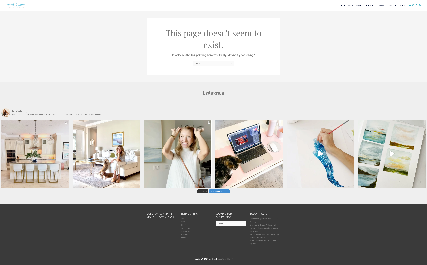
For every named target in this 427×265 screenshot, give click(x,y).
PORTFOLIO (368, 6)
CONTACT (392, 6)
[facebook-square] (413, 5)
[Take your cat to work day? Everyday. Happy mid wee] (249, 154)
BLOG (350, 6)
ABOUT (402, 6)
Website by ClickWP (225, 259)
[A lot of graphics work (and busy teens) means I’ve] (321, 154)
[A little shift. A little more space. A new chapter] (107, 154)
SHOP (358, 6)
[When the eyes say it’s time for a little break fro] (392, 154)
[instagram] (417, 5)
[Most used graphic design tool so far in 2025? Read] (178, 154)
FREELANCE (380, 6)
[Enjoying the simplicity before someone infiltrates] (35, 154)
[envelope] (410, 5)
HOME (343, 6)
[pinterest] (420, 5)
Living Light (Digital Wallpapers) (263, 225)
